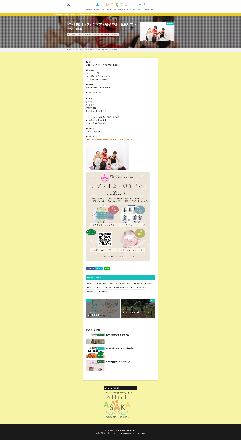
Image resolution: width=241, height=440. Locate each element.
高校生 (103, 292)
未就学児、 (92, 292)
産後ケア (97, 34)
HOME (70, 50)
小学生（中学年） (105, 287)
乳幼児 (111, 34)
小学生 (91, 287)
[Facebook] (90, 268)
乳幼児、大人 (126, 283)
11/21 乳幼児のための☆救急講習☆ (121, 348)
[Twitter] (99, 268)
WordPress (141, 433)
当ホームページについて (135, 9)
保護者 (115, 34)
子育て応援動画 (106, 9)
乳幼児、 (113, 283)
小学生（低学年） (121, 287)
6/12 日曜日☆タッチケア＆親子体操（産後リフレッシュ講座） (101, 49)
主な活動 (96, 9)
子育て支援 (92, 34)
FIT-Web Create (122, 433)
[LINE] (107, 268)
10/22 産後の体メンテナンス (118, 362)
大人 (149, 283)
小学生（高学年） (138, 287)
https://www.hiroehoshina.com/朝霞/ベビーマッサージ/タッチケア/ (111, 140)
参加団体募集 (149, 9)
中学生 (91, 283)
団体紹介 (89, 9)
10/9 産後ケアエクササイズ (117, 335)
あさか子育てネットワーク (126, 430)
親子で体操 (104, 34)
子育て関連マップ (119, 9)
